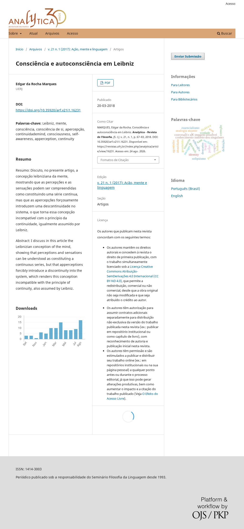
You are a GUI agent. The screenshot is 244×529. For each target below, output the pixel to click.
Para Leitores (180, 85)
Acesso (72, 33)
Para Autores (180, 92)
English (177, 196)
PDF (107, 83)
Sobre (14, 33)
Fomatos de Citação (115, 160)
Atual (33, 33)
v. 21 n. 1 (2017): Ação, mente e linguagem (77, 49)
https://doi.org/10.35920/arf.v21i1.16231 (48, 110)
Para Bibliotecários (184, 99)
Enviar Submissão (187, 56)
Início (19, 49)
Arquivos (52, 33)
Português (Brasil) (185, 188)
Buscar (226, 33)
